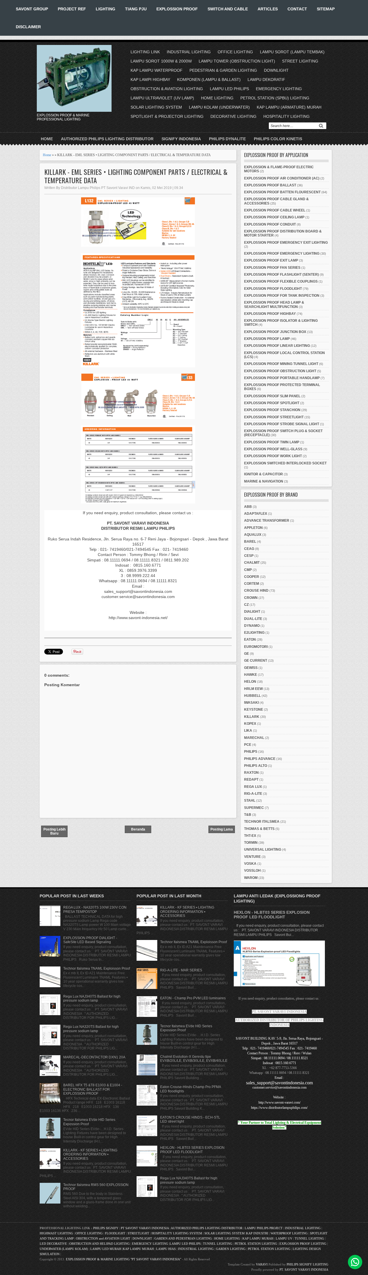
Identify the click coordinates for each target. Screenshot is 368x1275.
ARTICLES (268, 9)
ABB (248, 507)
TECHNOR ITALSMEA (261, 822)
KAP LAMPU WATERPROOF (157, 70)
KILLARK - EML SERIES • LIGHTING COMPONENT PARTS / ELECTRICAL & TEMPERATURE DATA (135, 176)
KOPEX (250, 724)
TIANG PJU (136, 9)
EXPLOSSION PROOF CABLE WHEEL (274, 210)
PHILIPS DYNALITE (227, 139)
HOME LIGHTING (217, 98)
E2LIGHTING (254, 633)
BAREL (250, 542)
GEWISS (251, 668)
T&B (247, 815)
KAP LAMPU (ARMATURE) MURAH (289, 107)
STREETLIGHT (138, 1233)
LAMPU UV (284, 1238)
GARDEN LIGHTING (231, 1249)
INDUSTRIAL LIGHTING (189, 52)
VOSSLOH (252, 871)
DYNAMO (252, 626)
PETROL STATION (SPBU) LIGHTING (274, 98)
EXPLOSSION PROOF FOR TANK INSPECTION (281, 296)
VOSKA (250, 864)
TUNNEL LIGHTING (309, 1238)
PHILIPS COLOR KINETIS (278, 139)
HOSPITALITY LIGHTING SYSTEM (177, 1233)
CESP (249, 556)
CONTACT (297, 9)
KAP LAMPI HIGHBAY (150, 79)
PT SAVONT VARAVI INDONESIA (145, 1228)
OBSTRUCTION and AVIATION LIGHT (103, 1238)
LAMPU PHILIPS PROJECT (264, 1228)
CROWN (251, 598)
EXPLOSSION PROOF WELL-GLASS (273, 449)
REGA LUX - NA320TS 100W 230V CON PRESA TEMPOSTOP (94, 909)
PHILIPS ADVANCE (259, 759)
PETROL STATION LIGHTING (256, 1243)
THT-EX (250, 836)
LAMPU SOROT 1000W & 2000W (161, 61)
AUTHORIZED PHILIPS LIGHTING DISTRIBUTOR (107, 139)
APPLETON (253, 528)
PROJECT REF (72, 9)
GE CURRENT (255, 661)
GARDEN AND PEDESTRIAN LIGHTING (183, 1238)
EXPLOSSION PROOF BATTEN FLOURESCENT (282, 192)
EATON (250, 640)
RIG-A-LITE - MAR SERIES (181, 970)
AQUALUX (252, 535)
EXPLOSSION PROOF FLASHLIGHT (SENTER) (281, 275)
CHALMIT (252, 563)
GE (246, 654)
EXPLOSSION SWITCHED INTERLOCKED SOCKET (285, 463)
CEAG (249, 549)
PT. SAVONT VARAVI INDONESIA (303, 1269)
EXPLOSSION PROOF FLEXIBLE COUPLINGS (281, 281)
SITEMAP (326, 9)
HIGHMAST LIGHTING (56, 1233)
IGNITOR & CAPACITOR (263, 474)
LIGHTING (105, 9)
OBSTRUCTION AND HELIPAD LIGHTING (99, 1243)
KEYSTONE (253, 710)
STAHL (249, 801)
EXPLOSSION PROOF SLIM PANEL (272, 396)
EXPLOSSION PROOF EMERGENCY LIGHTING (281, 253)
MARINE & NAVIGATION (263, 481)
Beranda (138, 829)
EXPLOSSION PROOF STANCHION (272, 410)
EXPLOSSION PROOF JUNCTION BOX (275, 332)
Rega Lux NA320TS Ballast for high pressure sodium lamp (91, 1029)
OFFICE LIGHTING (235, 52)
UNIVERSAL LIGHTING (262, 850)
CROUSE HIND (256, 591)
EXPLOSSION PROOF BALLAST (270, 185)
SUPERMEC (254, 808)
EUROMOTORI (256, 647)
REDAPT (251, 780)
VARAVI (262, 1264)
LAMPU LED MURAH (105, 1249)
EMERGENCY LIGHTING (279, 88)
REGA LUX (253, 787)
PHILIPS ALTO (255, 766)
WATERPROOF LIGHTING (289, 1233)
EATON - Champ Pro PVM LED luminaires (193, 998)
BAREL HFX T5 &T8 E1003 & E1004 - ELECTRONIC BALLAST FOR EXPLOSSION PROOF (92, 1089)
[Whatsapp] (355, 1262)
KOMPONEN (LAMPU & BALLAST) (209, 79)
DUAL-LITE (253, 619)
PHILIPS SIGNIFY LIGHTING (307, 1264)
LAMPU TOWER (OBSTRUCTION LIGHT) (237, 61)
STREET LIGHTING (300, 61)
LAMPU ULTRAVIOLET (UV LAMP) (162, 98)
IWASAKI (251, 703)
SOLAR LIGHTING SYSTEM (156, 107)
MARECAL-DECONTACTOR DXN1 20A (94, 1057)
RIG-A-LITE (253, 794)
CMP (248, 570)
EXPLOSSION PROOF (177, 9)
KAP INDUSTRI (257, 1233)
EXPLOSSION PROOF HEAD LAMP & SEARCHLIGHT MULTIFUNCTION (274, 304)
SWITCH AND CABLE (228, 9)
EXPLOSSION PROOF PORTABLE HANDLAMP (282, 378)
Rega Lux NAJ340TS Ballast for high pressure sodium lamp (91, 998)
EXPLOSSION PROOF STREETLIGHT (274, 417)
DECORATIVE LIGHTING (233, 116)
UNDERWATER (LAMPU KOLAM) (64, 1249)
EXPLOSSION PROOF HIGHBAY (270, 314)
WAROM (251, 878)
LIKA (248, 731)
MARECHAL (254, 738)
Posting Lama (221, 829)
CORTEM (251, 584)
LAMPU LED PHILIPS (229, 88)
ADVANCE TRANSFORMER (266, 521)
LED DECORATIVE (53, 1243)
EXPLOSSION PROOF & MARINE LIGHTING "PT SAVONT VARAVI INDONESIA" (123, 1259)
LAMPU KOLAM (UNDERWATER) (219, 107)
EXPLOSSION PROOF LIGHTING (302, 1243)
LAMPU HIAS (166, 1249)
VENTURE (252, 857)
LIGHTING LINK (145, 52)
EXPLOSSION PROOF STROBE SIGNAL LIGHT (281, 424)
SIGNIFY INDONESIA (181, 139)
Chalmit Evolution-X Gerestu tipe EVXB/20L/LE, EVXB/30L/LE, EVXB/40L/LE (193, 1059)
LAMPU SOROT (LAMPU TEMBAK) (292, 52)
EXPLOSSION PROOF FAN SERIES (272, 268)
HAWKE (250, 675)
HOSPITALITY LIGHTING (286, 116)
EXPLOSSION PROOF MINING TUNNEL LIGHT (281, 364)
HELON (250, 682)
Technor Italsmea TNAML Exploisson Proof (96, 968)
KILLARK (251, 717)
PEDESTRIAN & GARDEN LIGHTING (223, 70)
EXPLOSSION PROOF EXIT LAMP (271, 260)
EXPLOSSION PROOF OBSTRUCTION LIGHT (280, 371)
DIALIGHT (252, 612)
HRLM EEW (253, 689)
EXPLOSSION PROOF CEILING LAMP (274, 217)
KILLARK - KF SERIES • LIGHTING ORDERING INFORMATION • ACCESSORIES (90, 1154)
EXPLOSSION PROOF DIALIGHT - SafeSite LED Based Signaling (90, 940)
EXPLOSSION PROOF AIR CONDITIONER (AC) (281, 178)
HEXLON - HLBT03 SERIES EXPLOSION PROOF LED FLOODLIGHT (192, 1150)
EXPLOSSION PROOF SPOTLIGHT (271, 403)
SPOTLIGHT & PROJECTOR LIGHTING (167, 116)
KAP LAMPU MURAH (257, 1238)
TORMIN (251, 843)
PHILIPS (250, 752)
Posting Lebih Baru (54, 831)
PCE (247, 745)
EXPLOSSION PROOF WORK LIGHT (273, 456)
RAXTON (251, 773)
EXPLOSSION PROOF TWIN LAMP (271, 442)
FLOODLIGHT (115, 1233)
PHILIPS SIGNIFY (106, 1228)
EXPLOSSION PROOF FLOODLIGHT (273, 289)
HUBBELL (252, 696)
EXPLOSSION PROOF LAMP (267, 339)
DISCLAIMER (28, 26)
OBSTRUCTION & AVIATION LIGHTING (167, 88)
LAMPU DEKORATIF (266, 79)
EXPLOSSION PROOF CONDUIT (270, 224)
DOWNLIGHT (276, 70)
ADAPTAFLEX (255, 514)
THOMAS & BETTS (259, 829)
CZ (246, 605)
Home (47, 139)
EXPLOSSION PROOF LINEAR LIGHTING (277, 346)
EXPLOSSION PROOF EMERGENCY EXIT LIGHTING (286, 243)
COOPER (251, 577)
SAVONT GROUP (32, 9)
